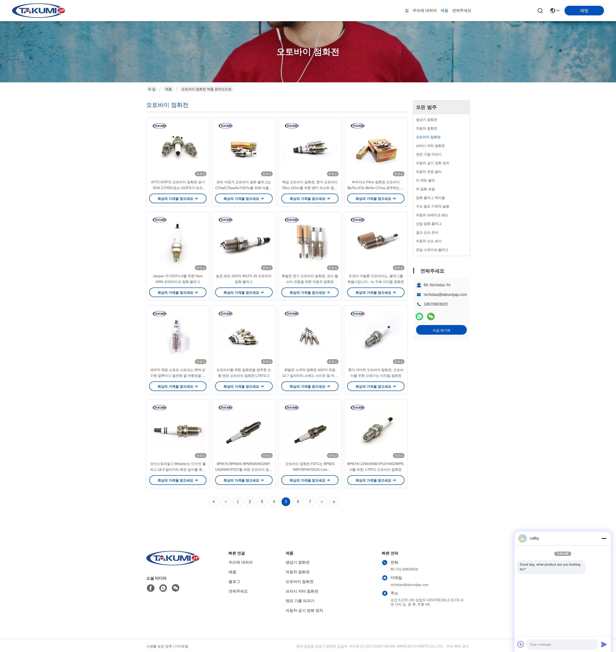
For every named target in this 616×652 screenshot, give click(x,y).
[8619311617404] (163, 588)
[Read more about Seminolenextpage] (213, 501)
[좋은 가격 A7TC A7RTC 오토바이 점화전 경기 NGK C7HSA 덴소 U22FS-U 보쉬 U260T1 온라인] (177, 148)
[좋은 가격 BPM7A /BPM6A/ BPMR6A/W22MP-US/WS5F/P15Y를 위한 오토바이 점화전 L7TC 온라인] (243, 430)
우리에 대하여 (425, 10)
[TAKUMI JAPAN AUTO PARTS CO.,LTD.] (38, 10)
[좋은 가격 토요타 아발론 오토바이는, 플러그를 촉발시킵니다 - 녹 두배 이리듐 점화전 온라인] (375, 242)
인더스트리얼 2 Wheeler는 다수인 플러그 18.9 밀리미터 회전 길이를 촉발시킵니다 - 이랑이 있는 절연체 (178, 469)
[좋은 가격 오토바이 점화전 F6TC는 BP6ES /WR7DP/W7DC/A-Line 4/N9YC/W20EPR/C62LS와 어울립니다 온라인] (310, 430)
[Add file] (520, 644)
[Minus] (604, 538)
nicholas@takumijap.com (445, 295)
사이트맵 (181, 646)
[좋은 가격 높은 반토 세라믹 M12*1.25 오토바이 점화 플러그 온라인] (243, 242)
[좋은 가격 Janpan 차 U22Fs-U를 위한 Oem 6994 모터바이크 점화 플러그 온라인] (177, 242)
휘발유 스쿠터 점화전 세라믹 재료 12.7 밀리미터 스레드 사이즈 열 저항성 (310, 375)
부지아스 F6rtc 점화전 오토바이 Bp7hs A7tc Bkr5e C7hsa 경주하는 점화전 (375, 188)
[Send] (604, 644)
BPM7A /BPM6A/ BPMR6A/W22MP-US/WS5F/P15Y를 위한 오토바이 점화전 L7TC (243, 469)
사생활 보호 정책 (159, 646)
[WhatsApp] (419, 316)
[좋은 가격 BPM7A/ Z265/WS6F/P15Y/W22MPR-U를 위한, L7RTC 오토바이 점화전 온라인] (375, 430)
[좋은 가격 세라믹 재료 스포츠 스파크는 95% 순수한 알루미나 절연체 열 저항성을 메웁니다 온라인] (177, 336)
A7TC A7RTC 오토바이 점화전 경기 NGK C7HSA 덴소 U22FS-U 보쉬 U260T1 (178, 188)
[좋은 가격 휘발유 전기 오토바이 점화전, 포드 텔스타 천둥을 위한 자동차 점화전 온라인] (310, 242)
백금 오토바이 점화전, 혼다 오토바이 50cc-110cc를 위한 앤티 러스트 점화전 (310, 188)
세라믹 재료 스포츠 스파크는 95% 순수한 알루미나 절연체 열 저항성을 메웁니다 (177, 375)
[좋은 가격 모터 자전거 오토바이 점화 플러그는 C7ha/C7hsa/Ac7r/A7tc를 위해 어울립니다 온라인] (243, 148)
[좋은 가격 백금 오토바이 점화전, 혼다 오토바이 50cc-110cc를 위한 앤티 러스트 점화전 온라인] (310, 148)
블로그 (234, 582)
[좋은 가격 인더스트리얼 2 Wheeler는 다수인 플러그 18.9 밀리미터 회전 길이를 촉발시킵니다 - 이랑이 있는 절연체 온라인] (177, 430)
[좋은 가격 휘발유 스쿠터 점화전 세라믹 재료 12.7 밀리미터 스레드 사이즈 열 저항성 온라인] (310, 336)
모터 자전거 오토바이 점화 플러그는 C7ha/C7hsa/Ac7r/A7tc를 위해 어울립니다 (243, 188)
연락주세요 (461, 10)
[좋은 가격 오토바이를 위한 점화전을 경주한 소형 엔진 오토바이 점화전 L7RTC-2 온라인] (243, 336)
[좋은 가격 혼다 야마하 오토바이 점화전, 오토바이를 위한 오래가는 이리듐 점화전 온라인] (375, 336)
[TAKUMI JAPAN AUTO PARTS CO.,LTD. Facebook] (150, 588)
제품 (444, 10)
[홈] (172, 564)
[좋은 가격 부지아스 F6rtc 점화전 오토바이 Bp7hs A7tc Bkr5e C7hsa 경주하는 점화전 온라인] (375, 148)
